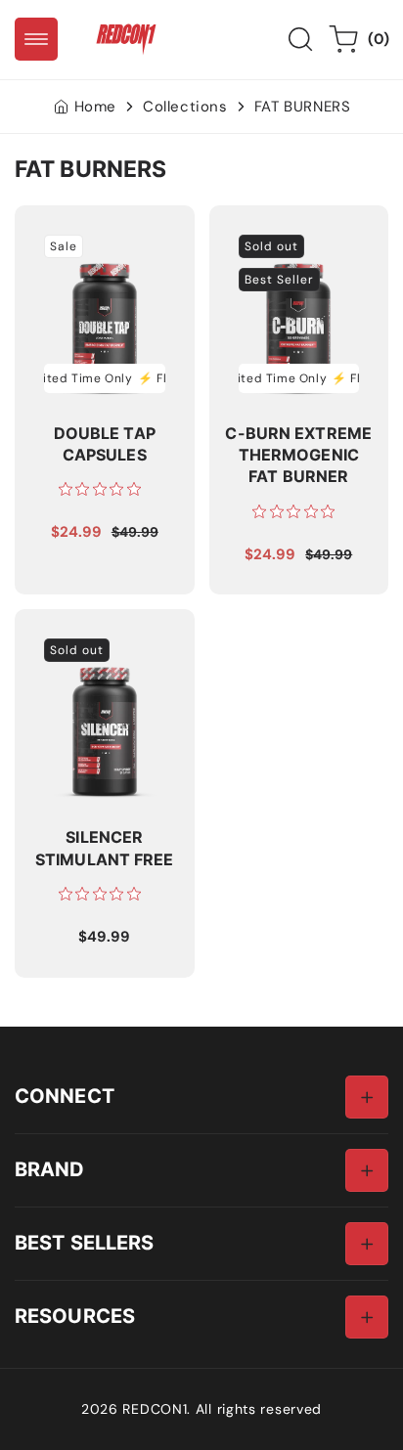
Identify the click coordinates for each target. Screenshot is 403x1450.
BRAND (50, 1169)
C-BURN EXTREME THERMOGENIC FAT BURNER (293, 249)
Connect (64, 1095)
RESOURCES (75, 1315)
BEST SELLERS (84, 1242)
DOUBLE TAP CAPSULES (74, 239)
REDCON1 (154, 1409)
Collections (185, 106)
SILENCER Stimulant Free (102, 643)
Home (95, 106)
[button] (36, 39)
